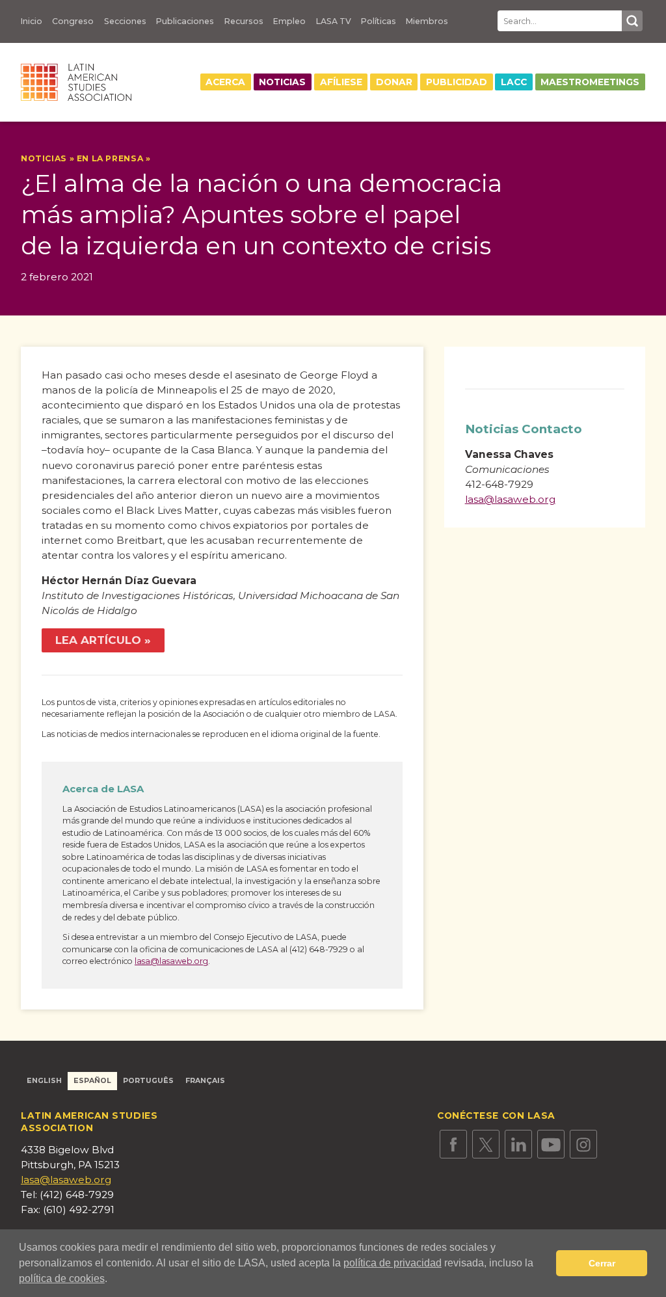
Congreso (73, 21)
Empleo (289, 21)
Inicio (31, 21)
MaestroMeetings (589, 82)
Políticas (378, 21)
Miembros (427, 21)
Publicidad (456, 82)
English (44, 1080)
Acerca (225, 82)
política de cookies (62, 1278)
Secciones (125, 21)
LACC (514, 82)
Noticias (282, 82)
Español (92, 1080)
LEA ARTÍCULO (98, 640)
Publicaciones (185, 21)
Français (205, 1080)
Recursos (243, 21)
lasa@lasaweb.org (171, 961)
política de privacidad (392, 1262)
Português (148, 1080)
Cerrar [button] (602, 1263)
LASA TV (333, 21)
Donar (394, 82)
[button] (112, 1280)
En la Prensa (110, 158)
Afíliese (341, 82)
